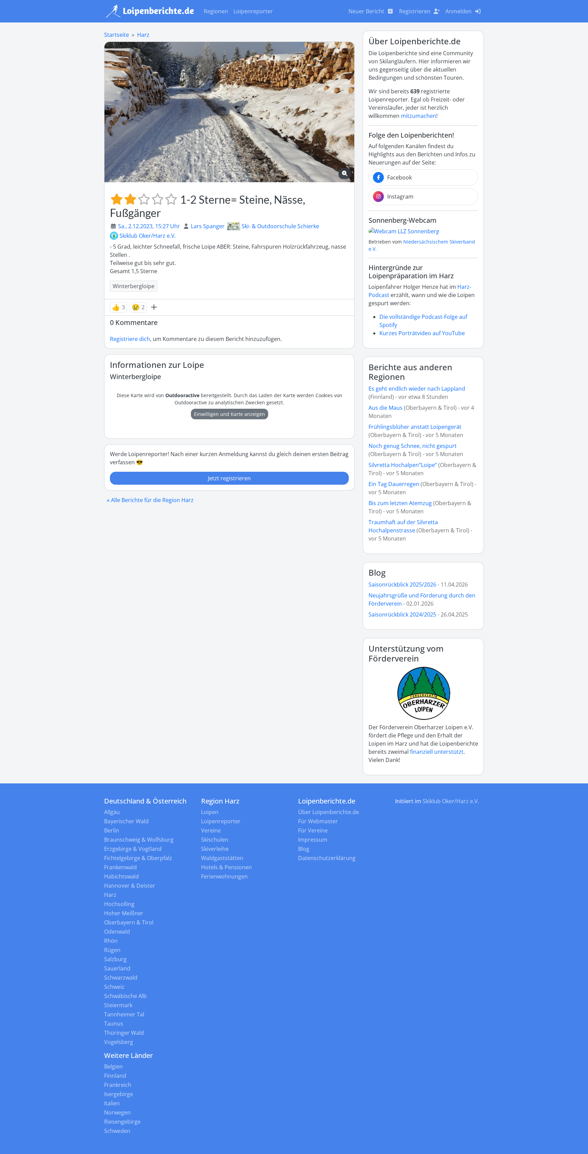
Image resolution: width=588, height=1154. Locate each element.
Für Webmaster (318, 821)
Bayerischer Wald (126, 821)
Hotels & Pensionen (226, 867)
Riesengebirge (122, 1121)
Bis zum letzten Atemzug (400, 503)
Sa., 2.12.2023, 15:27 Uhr (149, 226)
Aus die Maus (386, 407)
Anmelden (458, 11)
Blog (377, 572)
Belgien (113, 1066)
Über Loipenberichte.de (328, 812)
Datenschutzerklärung (327, 858)
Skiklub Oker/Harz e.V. (147, 235)
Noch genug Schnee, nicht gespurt (413, 446)
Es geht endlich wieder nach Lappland (417, 388)
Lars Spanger (208, 226)
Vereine (211, 830)
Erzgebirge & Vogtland (133, 849)
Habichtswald (121, 876)
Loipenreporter (253, 11)
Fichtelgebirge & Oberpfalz (138, 858)
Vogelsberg (118, 1042)
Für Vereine (313, 830)
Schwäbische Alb (125, 996)
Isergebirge (118, 1094)
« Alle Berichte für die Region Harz (150, 500)
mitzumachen (418, 116)
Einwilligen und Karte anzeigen (229, 414)
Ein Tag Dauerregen (395, 484)
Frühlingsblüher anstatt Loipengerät (415, 427)
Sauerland (117, 968)
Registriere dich (130, 339)
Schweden (117, 1131)
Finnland (115, 1075)
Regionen (216, 11)
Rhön (111, 941)
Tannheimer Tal (124, 1014)
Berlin (111, 830)
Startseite (116, 34)
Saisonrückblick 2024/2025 (402, 614)
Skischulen (214, 839)
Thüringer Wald (124, 1032)
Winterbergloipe (133, 286)
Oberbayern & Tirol (128, 922)
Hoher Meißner (123, 913)
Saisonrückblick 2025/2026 (402, 584)
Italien (112, 1103)
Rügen (112, 950)
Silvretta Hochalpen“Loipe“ (403, 465)
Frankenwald (120, 867)
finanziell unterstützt (436, 751)
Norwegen (117, 1112)
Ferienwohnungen (224, 876)
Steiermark (118, 1005)
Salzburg (115, 959)
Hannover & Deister (129, 885)
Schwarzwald (120, 977)
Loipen (209, 812)
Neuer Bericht (366, 11)
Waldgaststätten (222, 858)
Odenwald (117, 931)
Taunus (113, 1023)
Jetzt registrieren (229, 478)
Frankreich (117, 1085)
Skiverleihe (215, 849)
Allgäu (112, 812)
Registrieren (414, 11)
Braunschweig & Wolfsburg (139, 839)
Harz (143, 34)
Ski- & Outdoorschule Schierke (280, 226)
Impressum (312, 839)
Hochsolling (119, 904)
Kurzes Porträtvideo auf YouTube (422, 333)
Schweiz (114, 987)
